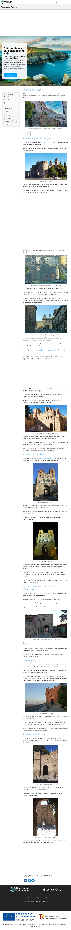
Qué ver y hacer (9, 103)
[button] (56, 2)
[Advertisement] (35, 22)
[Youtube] (52, 889)
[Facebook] (25, 880)
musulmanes (59, 94)
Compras (7, 118)
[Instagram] (56, 889)
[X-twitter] (48, 889)
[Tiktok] (61, 889)
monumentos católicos (43, 94)
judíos (52, 94)
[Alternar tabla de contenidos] (27, 133)
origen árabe (55, 716)
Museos (6, 106)
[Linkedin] (33, 880)
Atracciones (8, 109)
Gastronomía (8, 115)
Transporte (8, 124)
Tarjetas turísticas (10, 121)
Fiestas (6, 112)
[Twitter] (29, 880)
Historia (7, 100)
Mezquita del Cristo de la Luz (42, 593)
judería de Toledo (47, 458)
